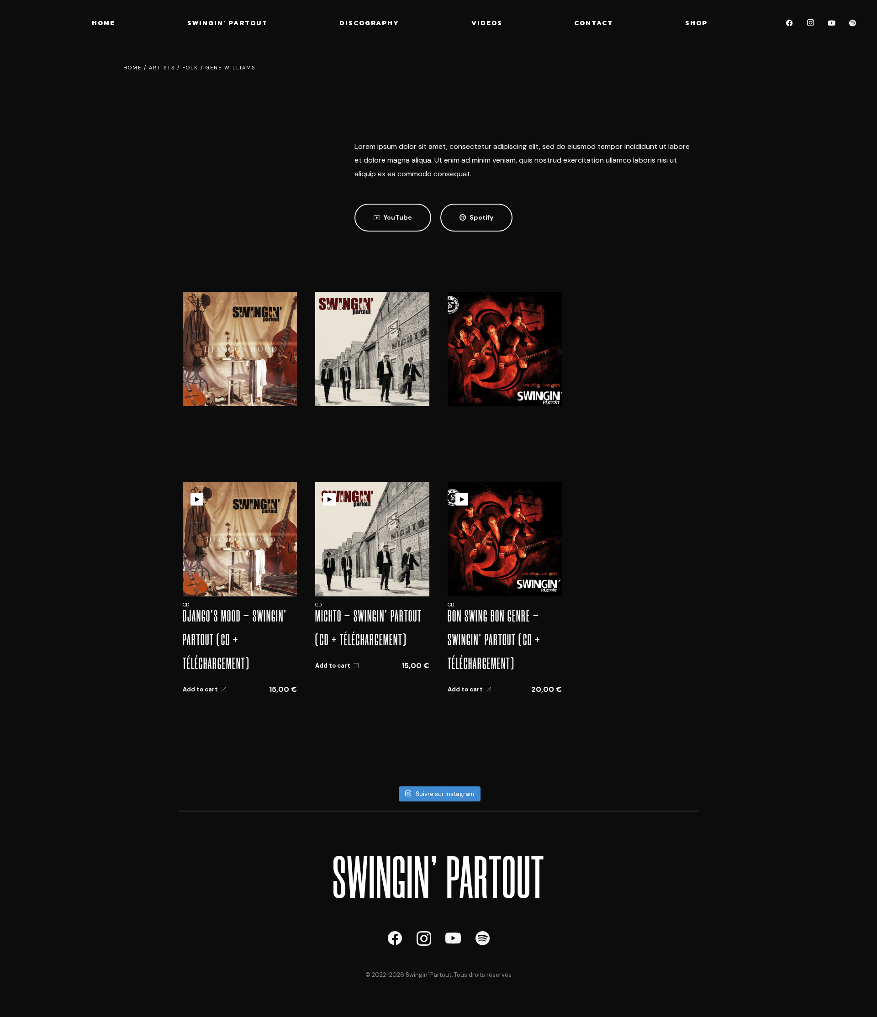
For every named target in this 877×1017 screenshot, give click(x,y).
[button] (392, 218)
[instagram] (811, 23)
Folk (190, 67)
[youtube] (832, 23)
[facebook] (790, 23)
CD (186, 604)
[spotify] (853, 23)
